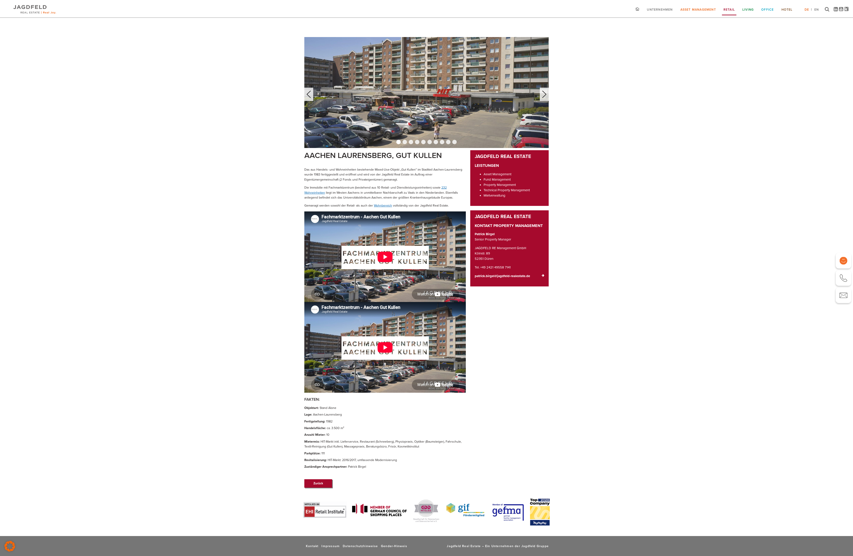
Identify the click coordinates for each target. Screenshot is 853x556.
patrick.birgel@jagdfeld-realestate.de (502, 276)
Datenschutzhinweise (360, 546)
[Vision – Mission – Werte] (843, 260)
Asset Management (698, 9)
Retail (729, 9)
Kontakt (312, 546)
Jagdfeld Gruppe (535, 546)
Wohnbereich (383, 205)
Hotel (787, 9)
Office (767, 9)
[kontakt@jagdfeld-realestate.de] (843, 295)
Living (748, 9)
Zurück (318, 483)
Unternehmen (660, 9)
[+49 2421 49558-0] (843, 278)
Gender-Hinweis (394, 546)
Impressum (330, 546)
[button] (398, 142)
